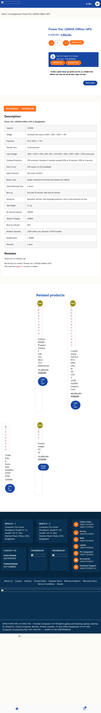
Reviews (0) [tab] (28, 108)
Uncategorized (14, 14)
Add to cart (76, 42)
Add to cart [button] (43, 381)
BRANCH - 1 (10, 524)
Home (4, 14)
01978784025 (70, 59)
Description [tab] (12, 108)
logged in (19, 266)
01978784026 (10, 558)
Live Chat (60, 59)
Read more (43, 467)
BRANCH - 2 (44, 524)
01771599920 (10, 567)
